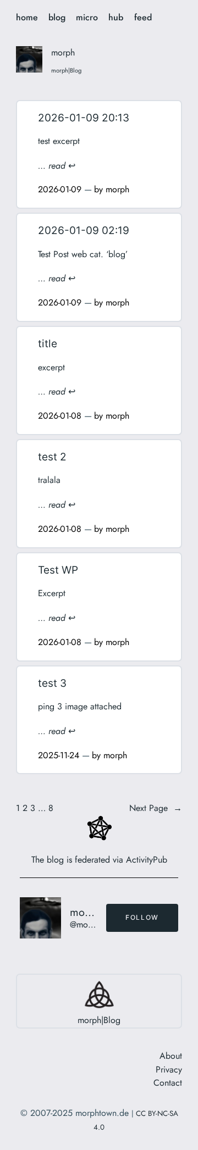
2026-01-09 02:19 (83, 230)
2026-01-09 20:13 (83, 118)
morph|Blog (99, 1020)
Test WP (58, 570)
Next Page (155, 808)
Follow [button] (142, 917)
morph (117, 189)
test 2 (52, 457)
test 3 (52, 683)
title (47, 343)
